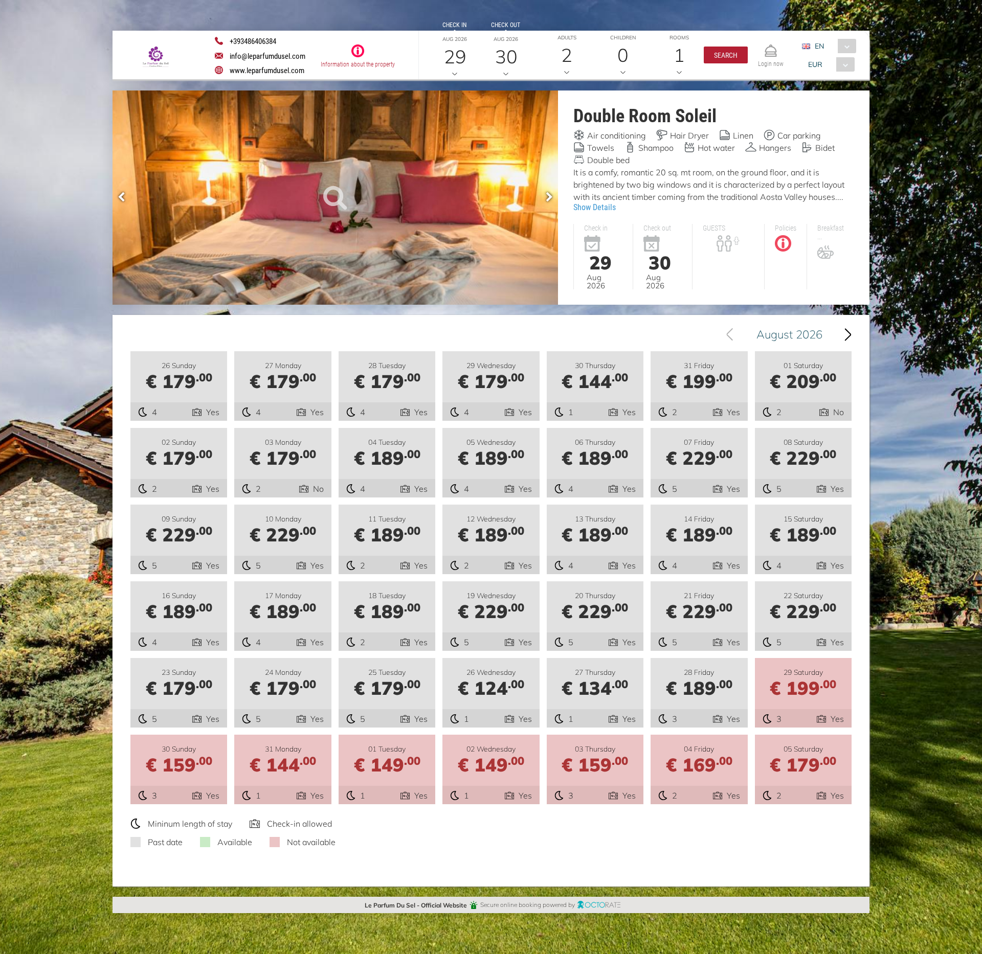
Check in (454, 24)
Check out (505, 24)
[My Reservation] (771, 46)
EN (819, 46)
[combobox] (833, 46)
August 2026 (789, 334)
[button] (726, 55)
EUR (815, 64)
